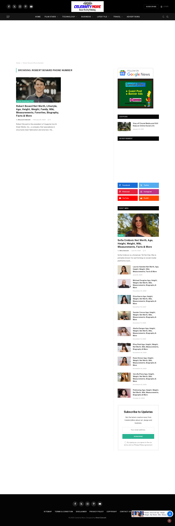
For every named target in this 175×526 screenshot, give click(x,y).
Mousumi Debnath (24, 120)
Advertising (133, 17)
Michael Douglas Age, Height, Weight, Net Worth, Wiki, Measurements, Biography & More (145, 284)
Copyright (112, 512)
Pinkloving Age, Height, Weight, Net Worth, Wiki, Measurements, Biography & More (146, 392)
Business (86, 17)
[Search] (167, 16)
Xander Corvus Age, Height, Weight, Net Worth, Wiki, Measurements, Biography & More (144, 316)
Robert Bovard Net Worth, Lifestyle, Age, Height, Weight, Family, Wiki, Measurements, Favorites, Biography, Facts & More (37, 111)
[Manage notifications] (169, 521)
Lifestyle (102, 17)
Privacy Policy (139, 445)
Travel (117, 17)
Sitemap (48, 512)
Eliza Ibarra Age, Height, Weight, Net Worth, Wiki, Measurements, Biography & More (144, 300)
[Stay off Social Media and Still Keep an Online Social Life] (124, 126)
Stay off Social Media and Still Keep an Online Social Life (145, 124)
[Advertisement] (87, 41)
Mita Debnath (124, 250)
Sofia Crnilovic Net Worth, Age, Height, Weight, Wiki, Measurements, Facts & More (135, 243)
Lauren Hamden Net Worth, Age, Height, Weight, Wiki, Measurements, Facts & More (146, 269)
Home (38, 17)
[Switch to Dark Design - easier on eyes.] (163, 17)
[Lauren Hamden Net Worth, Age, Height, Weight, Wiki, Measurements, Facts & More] (124, 269)
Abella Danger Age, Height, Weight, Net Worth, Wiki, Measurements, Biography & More (144, 332)
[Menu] (8, 16)
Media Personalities (25, 101)
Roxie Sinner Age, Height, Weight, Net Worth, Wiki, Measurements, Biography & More (144, 361)
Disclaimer (81, 512)
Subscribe (151, 7)
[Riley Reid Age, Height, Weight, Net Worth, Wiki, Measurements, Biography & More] (124, 347)
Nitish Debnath (101, 518)
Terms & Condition (64, 512)
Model (121, 235)
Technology (68, 17)
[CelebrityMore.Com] (87, 6)
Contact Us (125, 512)
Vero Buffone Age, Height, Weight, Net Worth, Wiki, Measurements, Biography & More (144, 377)
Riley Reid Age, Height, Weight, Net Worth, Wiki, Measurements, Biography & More (146, 346)
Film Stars (50, 17)
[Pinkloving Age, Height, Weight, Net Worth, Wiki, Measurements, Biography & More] (124, 393)
